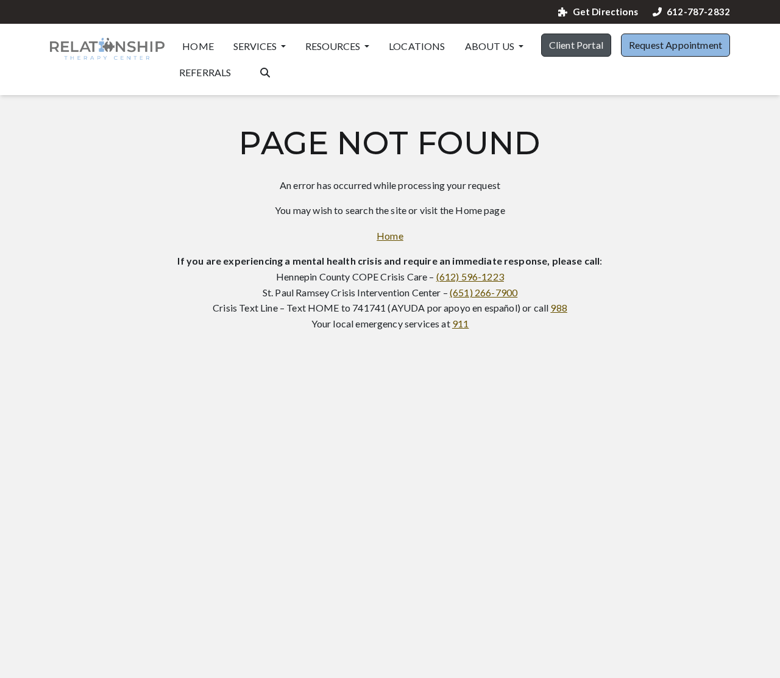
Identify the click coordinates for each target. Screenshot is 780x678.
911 (460, 323)
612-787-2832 (698, 11)
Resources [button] (333, 46)
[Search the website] (265, 71)
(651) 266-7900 (483, 292)
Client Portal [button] (576, 45)
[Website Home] (107, 49)
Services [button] (255, 46)
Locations (417, 46)
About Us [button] (490, 46)
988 (558, 307)
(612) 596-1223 (470, 276)
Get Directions (605, 11)
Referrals (205, 72)
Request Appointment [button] (675, 45)
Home (198, 46)
